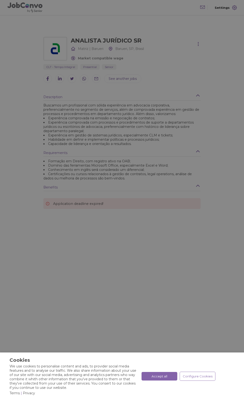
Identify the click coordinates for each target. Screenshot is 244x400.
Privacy (29, 393)
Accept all (159, 376)
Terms (15, 393)
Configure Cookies (198, 376)
